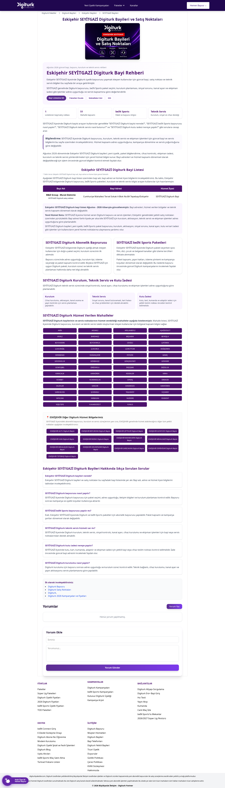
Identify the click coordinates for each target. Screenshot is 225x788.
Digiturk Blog (44, 749)
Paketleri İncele (76, 98)
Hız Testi (142, 697)
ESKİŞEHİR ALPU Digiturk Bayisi (62, 431)
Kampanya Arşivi (96, 700)
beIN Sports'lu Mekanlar (149, 714)
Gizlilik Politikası (95, 757)
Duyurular (93, 753)
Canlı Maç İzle (144, 710)
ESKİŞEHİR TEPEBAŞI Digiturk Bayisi (62, 456)
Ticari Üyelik (93, 749)
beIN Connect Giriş (47, 728)
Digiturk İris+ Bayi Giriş (149, 693)
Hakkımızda (93, 770)
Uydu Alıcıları (44, 753)
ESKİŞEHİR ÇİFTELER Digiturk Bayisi (129, 431)
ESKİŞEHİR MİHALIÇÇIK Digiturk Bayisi (62, 448)
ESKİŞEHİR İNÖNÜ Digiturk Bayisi (96, 439)
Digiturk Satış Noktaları (59, 589)
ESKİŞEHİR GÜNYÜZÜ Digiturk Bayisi (163, 431)
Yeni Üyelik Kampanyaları (96, 5)
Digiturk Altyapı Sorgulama (151, 689)
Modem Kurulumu (47, 741)
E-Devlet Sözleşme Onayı (50, 732)
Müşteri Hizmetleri (97, 732)
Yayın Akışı (143, 701)
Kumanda (142, 705)
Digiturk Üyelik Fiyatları (49, 697)
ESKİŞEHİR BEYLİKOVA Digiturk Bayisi (96, 431)
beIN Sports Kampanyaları (100, 691)
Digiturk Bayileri (95, 737)
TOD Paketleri (44, 710)
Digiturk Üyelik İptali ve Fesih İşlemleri (56, 745)
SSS (109, 98)
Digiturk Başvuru (56, 586)
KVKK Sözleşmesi (96, 766)
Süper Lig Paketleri (47, 693)
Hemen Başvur (198, 5)
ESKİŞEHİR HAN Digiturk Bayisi (62, 439)
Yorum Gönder (112, 667)
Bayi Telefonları (95, 741)
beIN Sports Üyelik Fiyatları (51, 705)
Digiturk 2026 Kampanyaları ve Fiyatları (67, 596)
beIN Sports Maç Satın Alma (51, 757)
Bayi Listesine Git (56, 98)
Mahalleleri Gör (95, 98)
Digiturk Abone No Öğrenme (52, 737)
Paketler (119, 5)
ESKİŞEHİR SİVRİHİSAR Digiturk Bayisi (162, 448)
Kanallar (134, 5)
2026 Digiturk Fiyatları (48, 701)
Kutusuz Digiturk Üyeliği (99, 696)
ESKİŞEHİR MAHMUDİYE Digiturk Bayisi (129, 439)
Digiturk (52, 592)
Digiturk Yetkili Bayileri (99, 745)
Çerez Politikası (95, 762)
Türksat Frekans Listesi (49, 762)
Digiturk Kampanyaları (99, 687)
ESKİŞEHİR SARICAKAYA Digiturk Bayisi (129, 448)
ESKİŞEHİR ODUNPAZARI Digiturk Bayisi (96, 448)
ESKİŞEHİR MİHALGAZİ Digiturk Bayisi (162, 439)
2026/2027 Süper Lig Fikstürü (152, 718)
